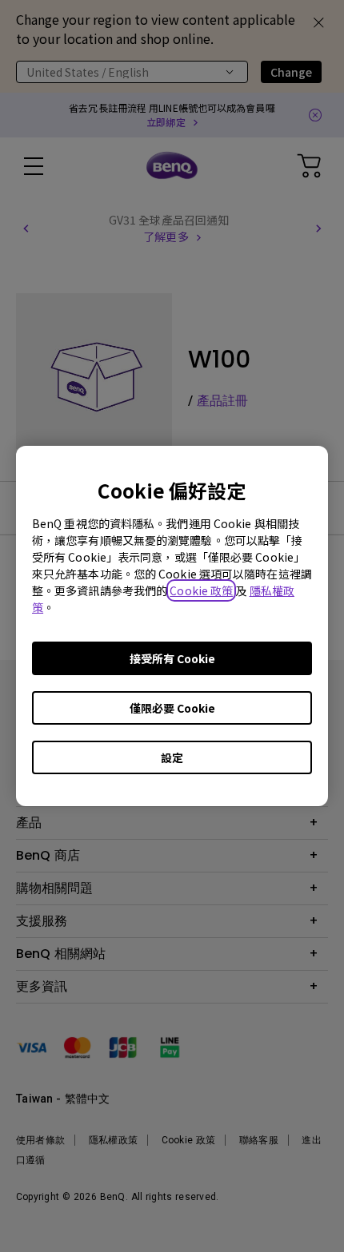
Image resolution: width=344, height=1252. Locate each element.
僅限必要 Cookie (172, 708)
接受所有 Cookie (172, 658)
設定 (172, 757)
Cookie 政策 (201, 590)
